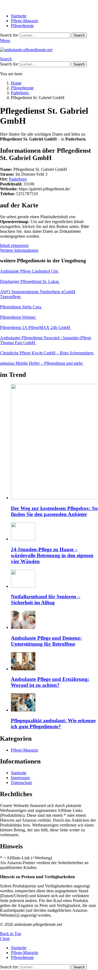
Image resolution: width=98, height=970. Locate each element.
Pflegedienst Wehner (18, 317)
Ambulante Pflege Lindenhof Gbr (29, 271)
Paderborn (18, 179)
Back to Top (10, 933)
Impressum (20, 777)
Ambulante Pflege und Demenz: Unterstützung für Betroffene (46, 641)
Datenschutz (21, 782)
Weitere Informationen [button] (19, 250)
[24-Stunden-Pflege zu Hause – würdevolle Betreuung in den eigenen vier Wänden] (54, 531)
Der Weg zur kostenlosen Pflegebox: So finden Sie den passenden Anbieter (54, 511)
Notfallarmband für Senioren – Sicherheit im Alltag (45, 599)
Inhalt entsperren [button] (14, 245)
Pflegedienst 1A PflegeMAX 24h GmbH (35, 327)
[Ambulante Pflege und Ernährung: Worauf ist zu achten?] (54, 661)
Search (79, 35)
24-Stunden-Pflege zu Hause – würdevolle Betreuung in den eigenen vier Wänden (52, 555)
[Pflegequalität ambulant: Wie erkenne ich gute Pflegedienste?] (54, 703)
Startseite (18, 16)
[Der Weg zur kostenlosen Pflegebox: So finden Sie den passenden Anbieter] (54, 442)
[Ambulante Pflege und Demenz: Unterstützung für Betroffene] (54, 620)
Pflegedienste (22, 25)
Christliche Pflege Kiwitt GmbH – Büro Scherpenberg (47, 353)
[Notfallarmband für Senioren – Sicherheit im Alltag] (54, 579)
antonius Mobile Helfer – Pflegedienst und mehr (42, 363)
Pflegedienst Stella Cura (21, 307)
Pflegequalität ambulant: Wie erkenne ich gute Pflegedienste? (53, 723)
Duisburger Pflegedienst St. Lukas (30, 281)
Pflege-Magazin (24, 20)
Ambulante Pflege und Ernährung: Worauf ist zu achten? (50, 682)
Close (5, 938)
